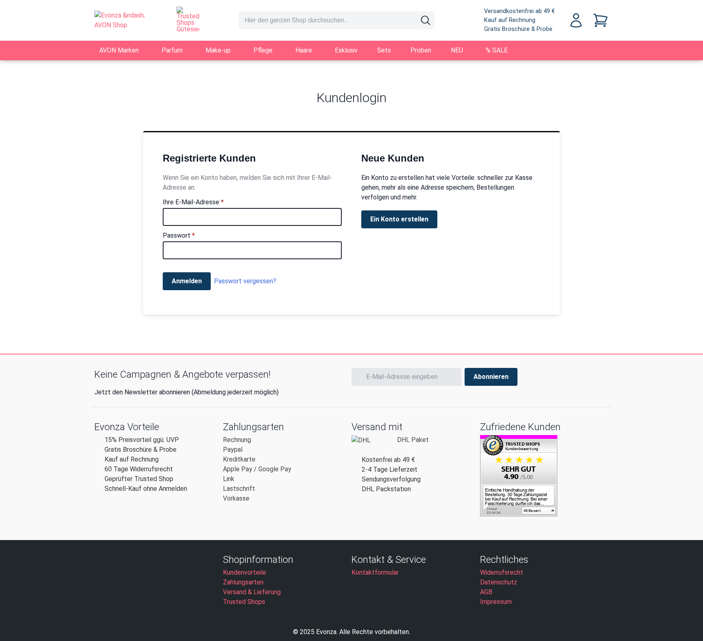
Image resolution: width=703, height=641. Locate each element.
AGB (486, 592)
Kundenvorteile (244, 572)
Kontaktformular (375, 572)
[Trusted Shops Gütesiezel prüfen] (188, 20)
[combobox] (336, 20)
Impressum (496, 602)
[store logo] (127, 20)
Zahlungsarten (243, 582)
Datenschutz (498, 582)
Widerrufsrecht (501, 572)
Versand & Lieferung (252, 592)
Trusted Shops (244, 602)
